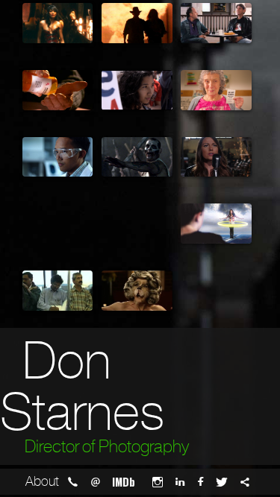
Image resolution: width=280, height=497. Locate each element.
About (42, 481)
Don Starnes (82, 386)
